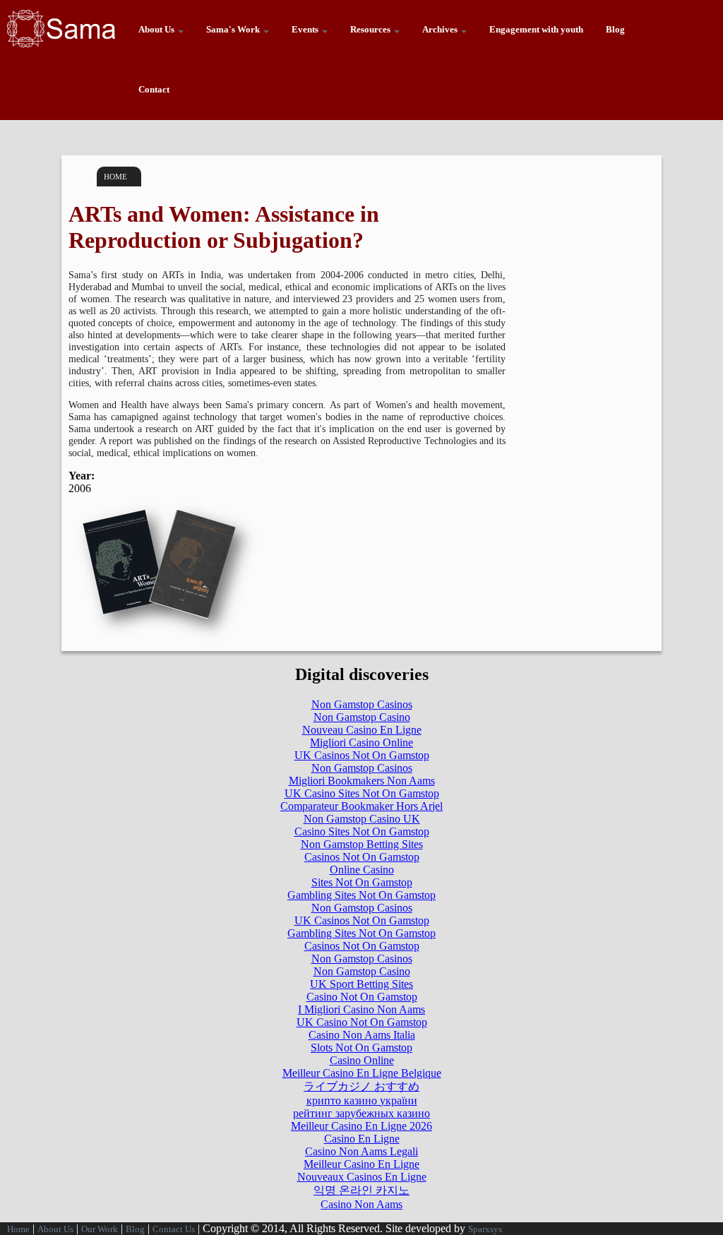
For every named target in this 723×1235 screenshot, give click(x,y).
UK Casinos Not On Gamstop (361, 755)
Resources (371, 30)
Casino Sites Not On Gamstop (361, 831)
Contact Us (174, 1229)
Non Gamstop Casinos (361, 704)
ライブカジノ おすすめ (361, 1086)
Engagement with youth (536, 30)
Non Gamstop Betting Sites (362, 844)
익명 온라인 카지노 (361, 1190)
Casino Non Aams (361, 1204)
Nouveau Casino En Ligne (362, 730)
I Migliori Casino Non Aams (361, 1009)
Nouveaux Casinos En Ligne (361, 1177)
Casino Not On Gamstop (361, 997)
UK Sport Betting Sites (361, 984)
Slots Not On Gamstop (361, 1048)
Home (115, 176)
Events (306, 30)
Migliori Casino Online (361, 742)
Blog (615, 30)
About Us (157, 30)
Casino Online (362, 1060)
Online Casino (362, 870)
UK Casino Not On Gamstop (362, 1022)
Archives (441, 30)
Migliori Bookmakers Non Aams (362, 781)
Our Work (99, 1229)
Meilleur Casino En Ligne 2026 (361, 1126)
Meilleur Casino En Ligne (361, 1164)
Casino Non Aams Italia (362, 1035)
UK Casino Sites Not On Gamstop (362, 793)
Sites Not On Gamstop (361, 882)
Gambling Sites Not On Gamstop (361, 895)
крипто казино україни (361, 1100)
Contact (153, 90)
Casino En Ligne (362, 1139)
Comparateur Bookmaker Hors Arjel (361, 806)
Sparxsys (485, 1229)
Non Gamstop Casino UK (362, 819)
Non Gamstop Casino (361, 717)
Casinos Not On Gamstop (361, 857)
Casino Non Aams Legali (361, 1151)
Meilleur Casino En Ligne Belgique (361, 1073)
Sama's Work (234, 30)
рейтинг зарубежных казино (361, 1113)
